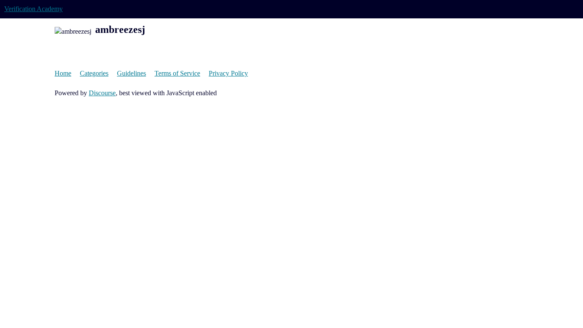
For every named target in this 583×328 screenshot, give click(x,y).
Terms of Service (177, 73)
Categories (94, 73)
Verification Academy (33, 8)
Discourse (102, 93)
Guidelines (131, 73)
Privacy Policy (228, 73)
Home (63, 73)
